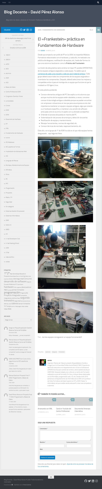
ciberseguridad (18, 279)
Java (23, 287)
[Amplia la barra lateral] (98, 30)
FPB (7, 128)
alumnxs (8, 73)
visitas (8, 262)
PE (6, 179)
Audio (21, 276)
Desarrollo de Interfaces (13, 119)
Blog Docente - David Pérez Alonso (34, 11)
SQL (7, 304)
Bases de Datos (10, 87)
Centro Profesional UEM (13, 92)
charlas (10, 279)
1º (5, 273)
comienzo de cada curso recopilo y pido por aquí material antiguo (61, 74)
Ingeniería (19, 287)
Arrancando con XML (45, 409)
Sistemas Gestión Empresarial (15, 211)
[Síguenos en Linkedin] (27, 30)
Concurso (28, 279)
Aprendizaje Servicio (15, 276)
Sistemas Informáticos (13, 216)
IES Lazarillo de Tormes (13, 147)
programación (12, 292)
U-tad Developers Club (13, 239)
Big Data (26, 276)
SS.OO (10, 304)
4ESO (7, 64)
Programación (10, 188)
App (11, 274)
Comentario (44, 428)
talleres (15, 303)
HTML (15, 287)
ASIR (39, 30)
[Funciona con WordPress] (12, 484)
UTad (7, 252)
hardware (9, 287)
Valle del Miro (10, 257)
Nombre (43, 442)
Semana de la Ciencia (25, 301)
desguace (54, 352)
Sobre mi (8, 225)
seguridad (17, 301)
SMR (7, 220)
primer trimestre (18, 290)
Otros (7, 174)
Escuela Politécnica (9, 284)
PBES (6, 290)
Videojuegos (18, 306)
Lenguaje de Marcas (12, 161)
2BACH (8, 60)
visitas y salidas (24, 306)
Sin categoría (10, 206)
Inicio (4, 2)
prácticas (14, 298)
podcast (10, 290)
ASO (7, 82)
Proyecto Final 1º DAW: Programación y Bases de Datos (19, 378)
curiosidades (10, 101)
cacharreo (48, 352)
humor (8, 138)
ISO (7, 156)
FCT (16, 284)
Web (41, 449)
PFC (7, 183)
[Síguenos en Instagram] (30, 30)
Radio (18, 298)
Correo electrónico (72, 442)
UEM (7, 248)
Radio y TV (9, 197)
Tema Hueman (27, 485)
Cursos (8, 105)
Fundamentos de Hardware (54, 30)
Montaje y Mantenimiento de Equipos (17, 165)
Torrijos (8, 306)
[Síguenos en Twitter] (24, 30)
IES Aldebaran (10, 142)
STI (7, 234)
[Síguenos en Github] (21, 30)
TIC (5, 306)
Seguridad (9, 202)
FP (6, 124)
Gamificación (20, 284)
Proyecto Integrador (12, 295)
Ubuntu (13, 306)
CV (9, 2)
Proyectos (9, 193)
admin (43, 51)
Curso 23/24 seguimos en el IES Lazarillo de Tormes (20, 361)
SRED (7, 229)
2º (8, 273)
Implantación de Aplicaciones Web (16, 151)
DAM (7, 110)
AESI (7, 69)
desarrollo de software (15, 281)
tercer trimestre (24, 304)
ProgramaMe (24, 293)
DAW (7, 115)
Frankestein (62, 352)
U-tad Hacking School (12, 243)
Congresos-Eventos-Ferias (14, 96)
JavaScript (28, 287)
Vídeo (6, 309)
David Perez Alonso (15, 394)
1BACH (8, 55)
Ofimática (9, 170)
